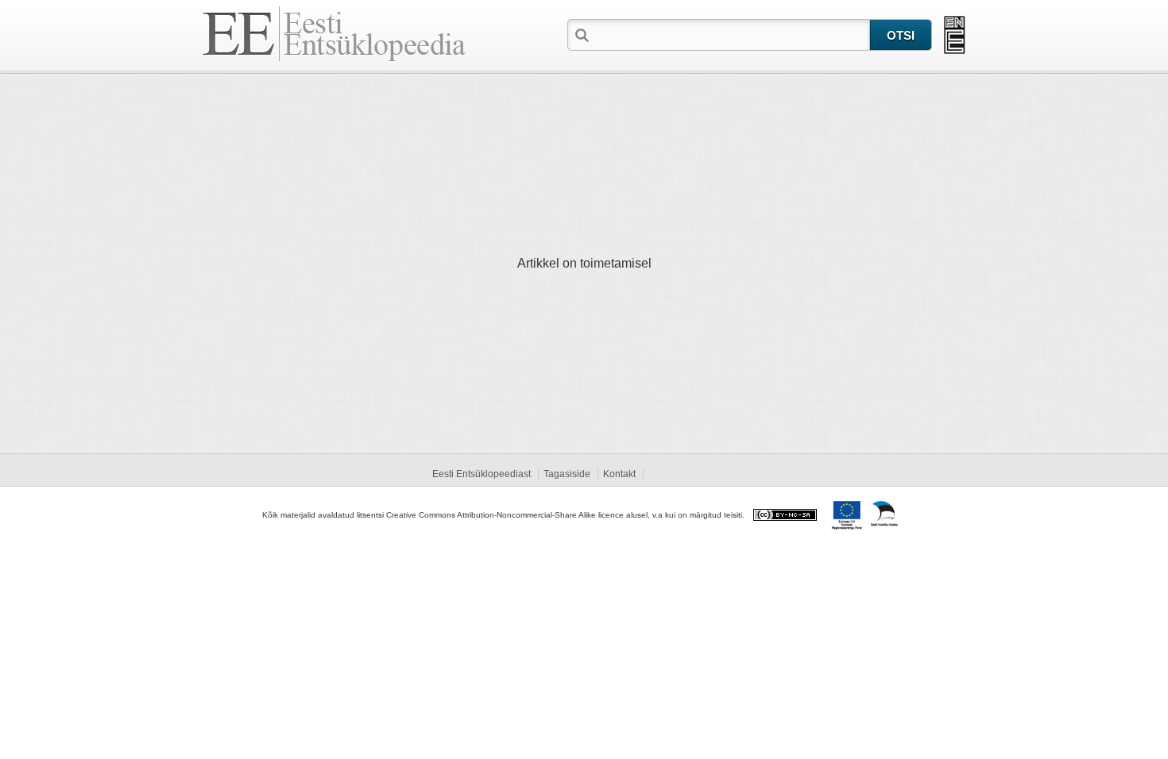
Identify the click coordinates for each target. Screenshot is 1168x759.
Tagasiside (566, 474)
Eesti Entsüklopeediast (481, 474)
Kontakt (619, 474)
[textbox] (731, 34)
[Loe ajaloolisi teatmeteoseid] (954, 35)
